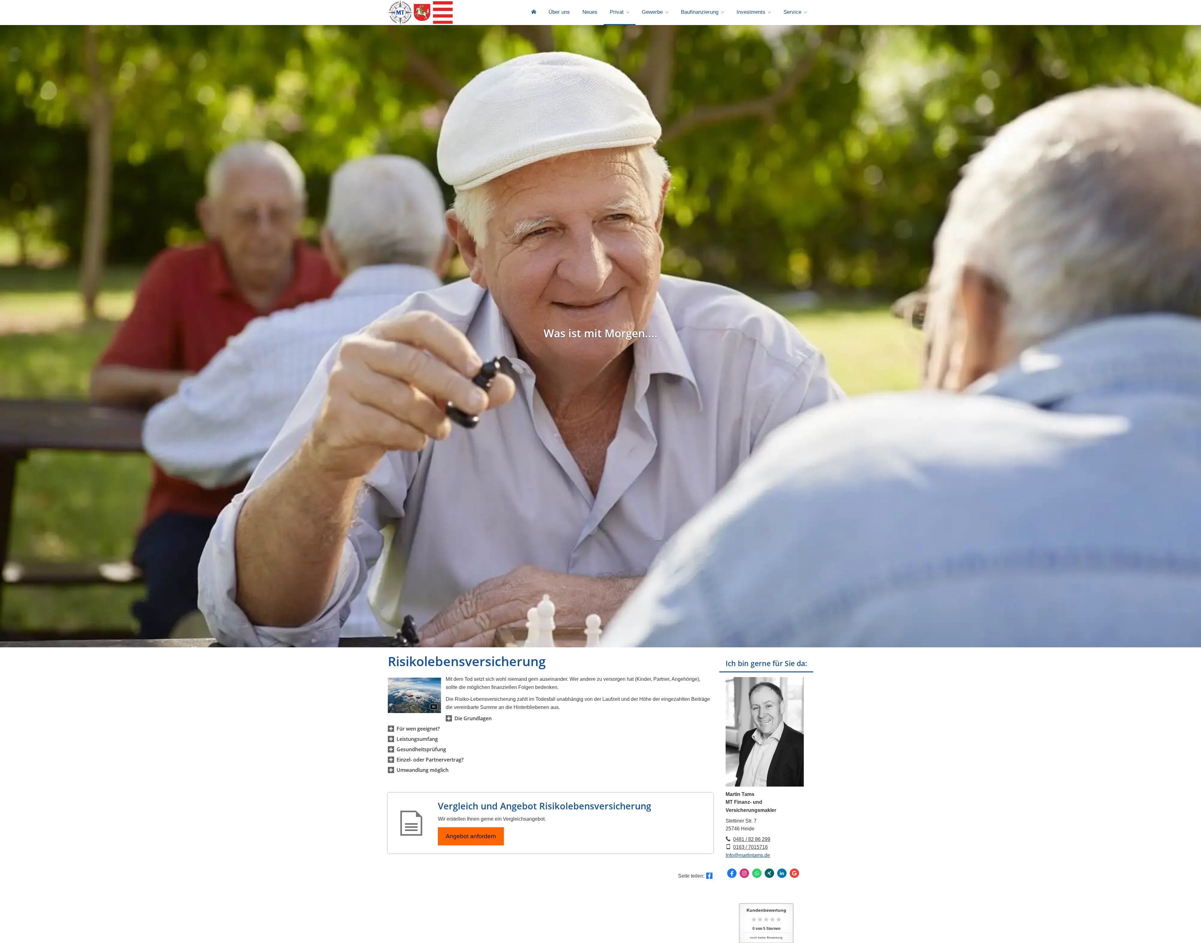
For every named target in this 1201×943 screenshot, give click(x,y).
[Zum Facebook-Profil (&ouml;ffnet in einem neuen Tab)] (732, 873)
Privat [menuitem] (617, 12)
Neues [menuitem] (589, 12)
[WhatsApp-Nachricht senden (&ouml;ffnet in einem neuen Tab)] (757, 873)
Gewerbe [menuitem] (652, 12)
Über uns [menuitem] (559, 12)
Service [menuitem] (792, 12)
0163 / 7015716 (750, 847)
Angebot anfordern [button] (471, 836)
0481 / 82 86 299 (751, 839)
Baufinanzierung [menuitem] (699, 12)
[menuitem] (533, 12)
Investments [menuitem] (751, 12)
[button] (473, 718)
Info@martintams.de (748, 855)
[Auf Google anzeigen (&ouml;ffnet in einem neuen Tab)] (794, 873)
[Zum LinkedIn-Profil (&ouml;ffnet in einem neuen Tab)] (782, 873)
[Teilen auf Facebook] (709, 876)
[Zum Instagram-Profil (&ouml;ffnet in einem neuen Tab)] (744, 873)
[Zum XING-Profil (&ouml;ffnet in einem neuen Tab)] (769, 873)
